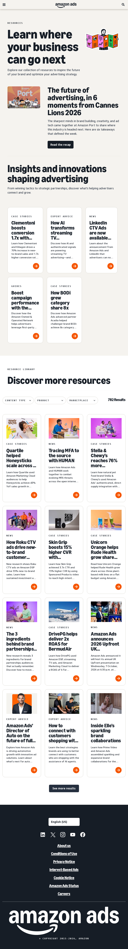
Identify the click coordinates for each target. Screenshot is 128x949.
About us (64, 845)
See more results (64, 788)
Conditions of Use (64, 853)
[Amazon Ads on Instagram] (62, 835)
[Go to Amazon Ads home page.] (64, 921)
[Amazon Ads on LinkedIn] (42, 835)
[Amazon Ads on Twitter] (52, 835)
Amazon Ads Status (64, 885)
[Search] (123, 4)
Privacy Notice (64, 861)
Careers (64, 893)
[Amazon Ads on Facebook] (82, 835)
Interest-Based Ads (64, 869)
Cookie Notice (64, 877)
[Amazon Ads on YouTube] (72, 835)
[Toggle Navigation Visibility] (4, 5)
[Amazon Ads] (63, 4)
